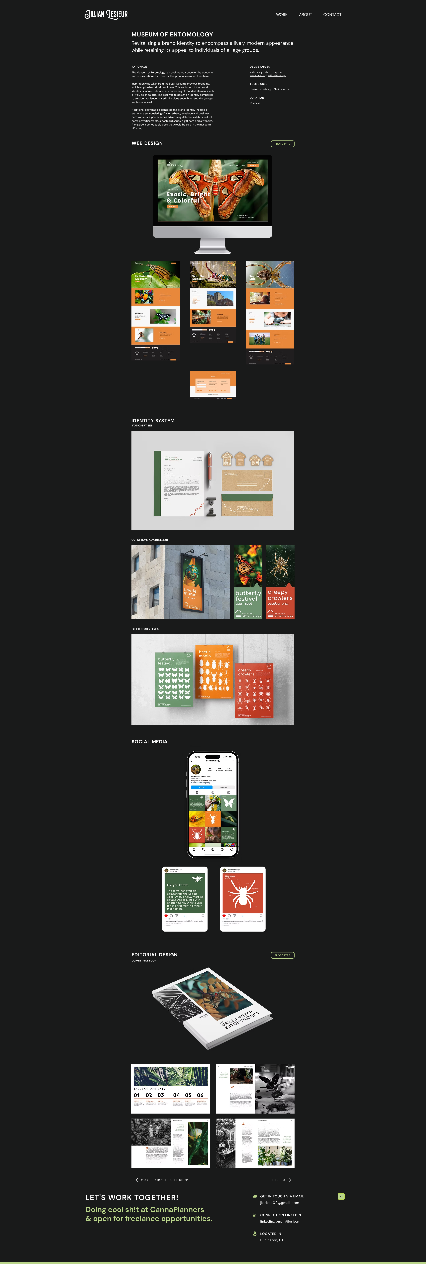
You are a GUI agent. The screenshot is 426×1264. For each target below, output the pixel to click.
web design (256, 72)
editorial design (277, 75)
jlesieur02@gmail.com (279, 1202)
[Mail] (255, 1196)
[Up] (341, 1196)
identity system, (274, 72)
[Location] (254, 1234)
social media (257, 75)
